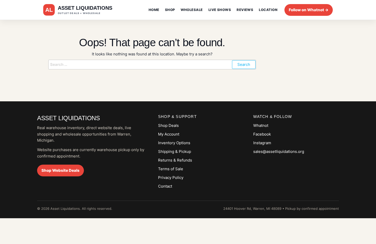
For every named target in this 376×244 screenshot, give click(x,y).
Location (268, 10)
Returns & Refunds (175, 160)
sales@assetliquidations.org (278, 151)
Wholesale (192, 10)
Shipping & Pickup (174, 151)
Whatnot (260, 125)
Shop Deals (168, 125)
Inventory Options (174, 142)
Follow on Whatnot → (308, 9)
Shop (170, 10)
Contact (165, 186)
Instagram (262, 142)
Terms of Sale (170, 168)
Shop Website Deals (60, 170)
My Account (168, 134)
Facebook (262, 134)
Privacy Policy (170, 177)
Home (154, 10)
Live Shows (219, 10)
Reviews (245, 10)
